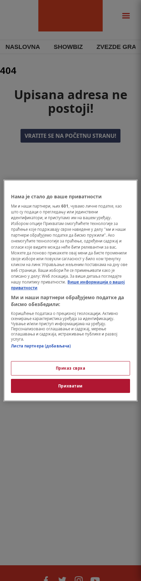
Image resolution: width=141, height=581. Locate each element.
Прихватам (70, 385)
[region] (70, 291)
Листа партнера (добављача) (41, 345)
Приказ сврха (71, 368)
